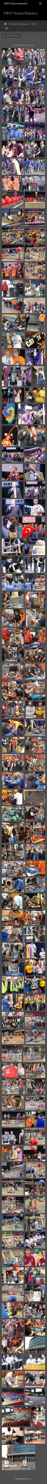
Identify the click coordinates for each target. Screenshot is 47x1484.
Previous (29, 45)
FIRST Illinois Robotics (16, 3)
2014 (34, 24)
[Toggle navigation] (40, 3)
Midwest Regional (19, 24)
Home (5, 24)
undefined (18, 45)
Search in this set (13, 35)
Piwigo (29, 1478)
